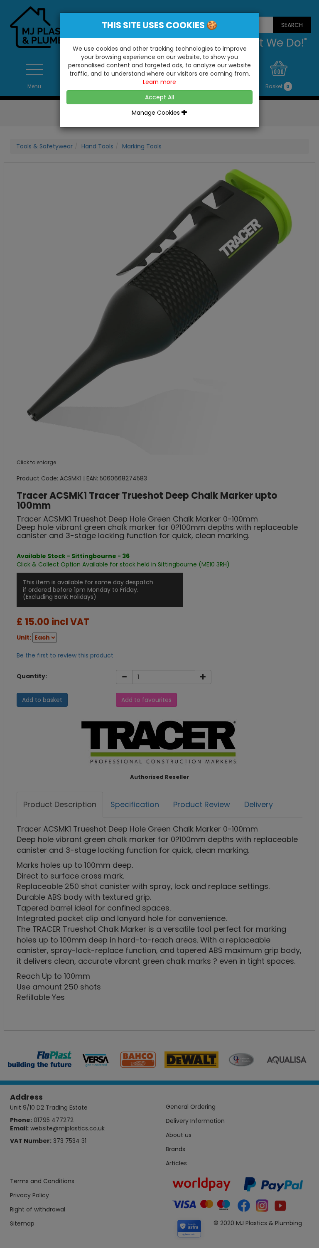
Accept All (159, 97)
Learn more (159, 82)
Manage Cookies (157, 112)
